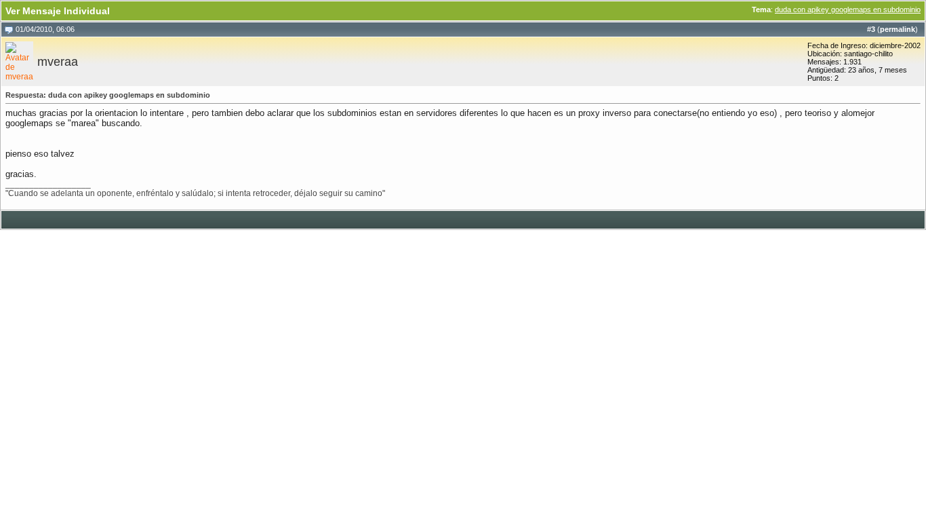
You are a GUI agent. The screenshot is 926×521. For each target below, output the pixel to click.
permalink (897, 29)
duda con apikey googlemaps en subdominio (848, 9)
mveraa (57, 62)
